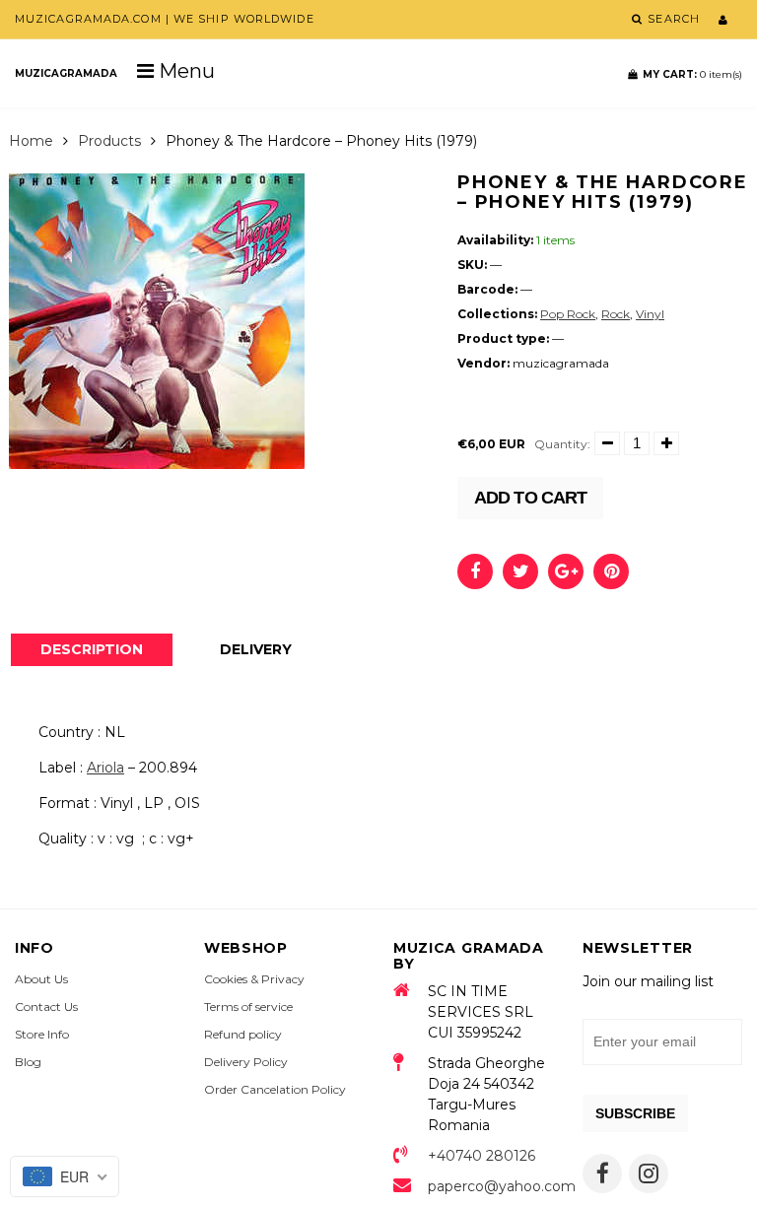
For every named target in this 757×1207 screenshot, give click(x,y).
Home (31, 141)
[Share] (475, 571)
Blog (28, 1061)
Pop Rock (567, 313)
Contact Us (46, 1006)
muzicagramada (66, 73)
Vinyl (650, 313)
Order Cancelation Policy (275, 1089)
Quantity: (562, 443)
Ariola (105, 767)
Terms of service (248, 1006)
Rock (615, 313)
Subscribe (635, 1113)
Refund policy (243, 1034)
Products (109, 141)
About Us (41, 979)
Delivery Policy (246, 1061)
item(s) (692, 74)
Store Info (42, 1034)
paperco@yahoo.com (490, 1186)
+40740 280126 (481, 1156)
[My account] (723, 20)
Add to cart (530, 497)
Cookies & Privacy (254, 979)
